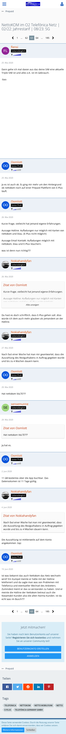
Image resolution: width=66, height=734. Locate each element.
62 (26, 37)
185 (47, 37)
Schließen (30, 729)
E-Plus (7, 709)
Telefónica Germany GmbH (29, 709)
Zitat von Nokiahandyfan (19, 516)
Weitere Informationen (13, 729)
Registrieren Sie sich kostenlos (29, 637)
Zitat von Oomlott (15, 285)
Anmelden (33, 655)
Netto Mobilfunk (43, 705)
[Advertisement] (33, 119)
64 (37, 37)
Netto (59, 705)
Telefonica (10, 705)
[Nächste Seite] (53, 38)
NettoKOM (25, 705)
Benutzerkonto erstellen (33, 648)
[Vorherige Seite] (13, 38)
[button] (4, 4)
